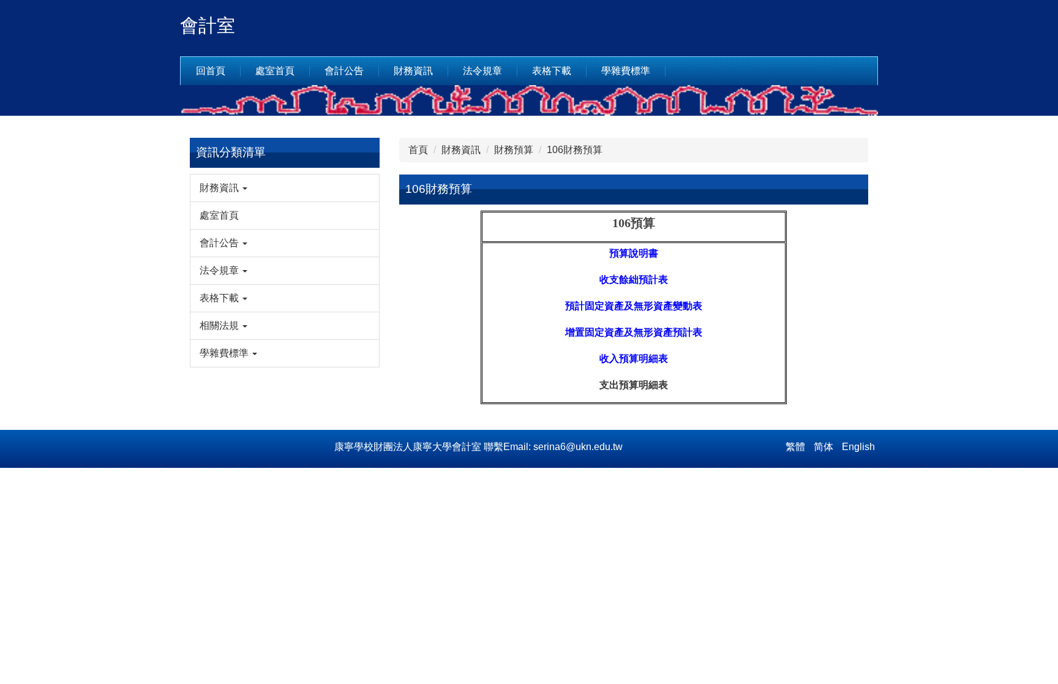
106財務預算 (574, 150)
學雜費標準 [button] (625, 71)
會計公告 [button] (344, 71)
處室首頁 (275, 71)
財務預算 (513, 150)
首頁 (418, 150)
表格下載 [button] (551, 71)
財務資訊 (461, 150)
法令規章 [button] (482, 71)
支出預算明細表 (633, 385)
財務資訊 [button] (413, 71)
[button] (284, 188)
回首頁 (210, 71)
